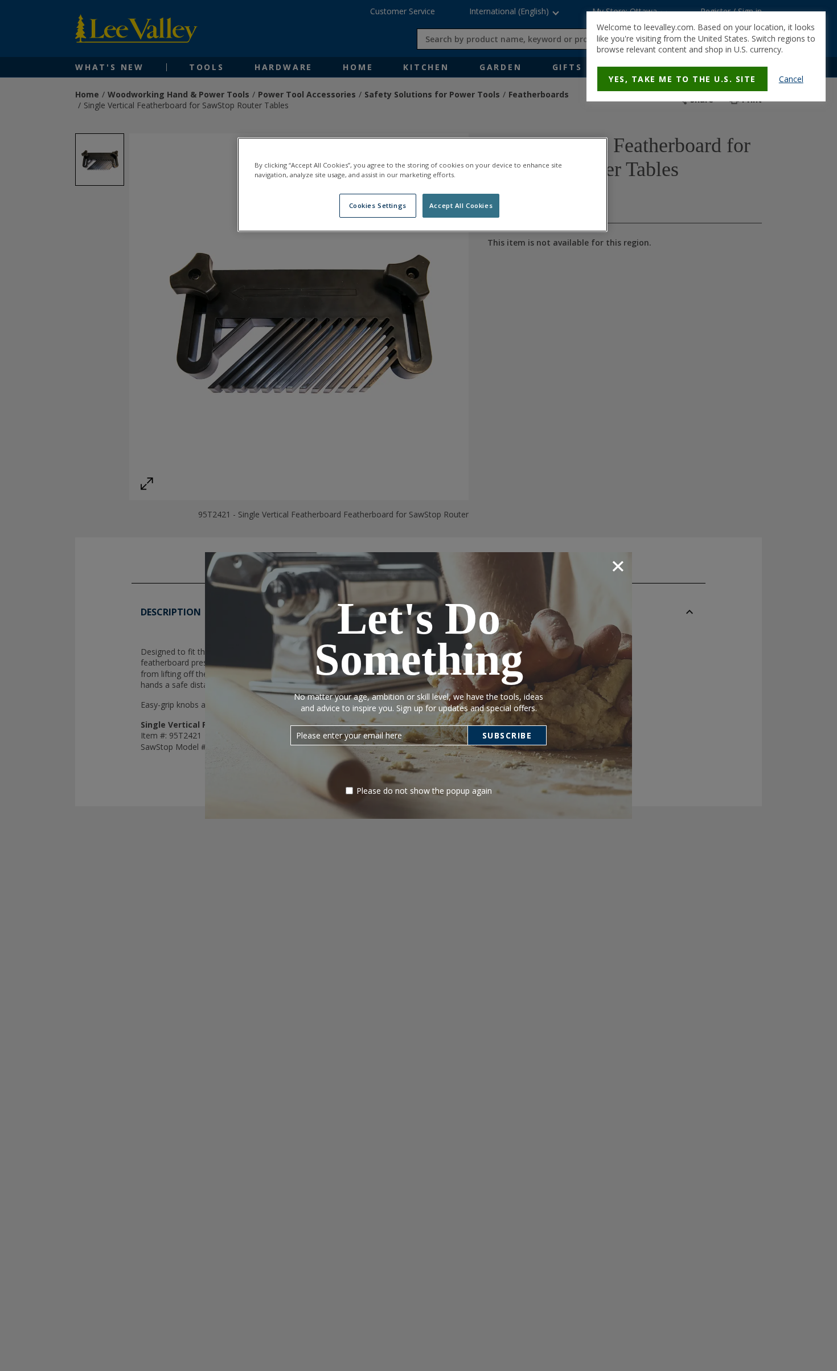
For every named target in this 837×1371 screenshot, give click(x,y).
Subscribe (507, 735)
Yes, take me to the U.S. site (682, 79)
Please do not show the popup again (424, 790)
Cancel (791, 79)
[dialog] (706, 56)
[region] (422, 184)
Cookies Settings (378, 205)
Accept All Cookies (461, 205)
